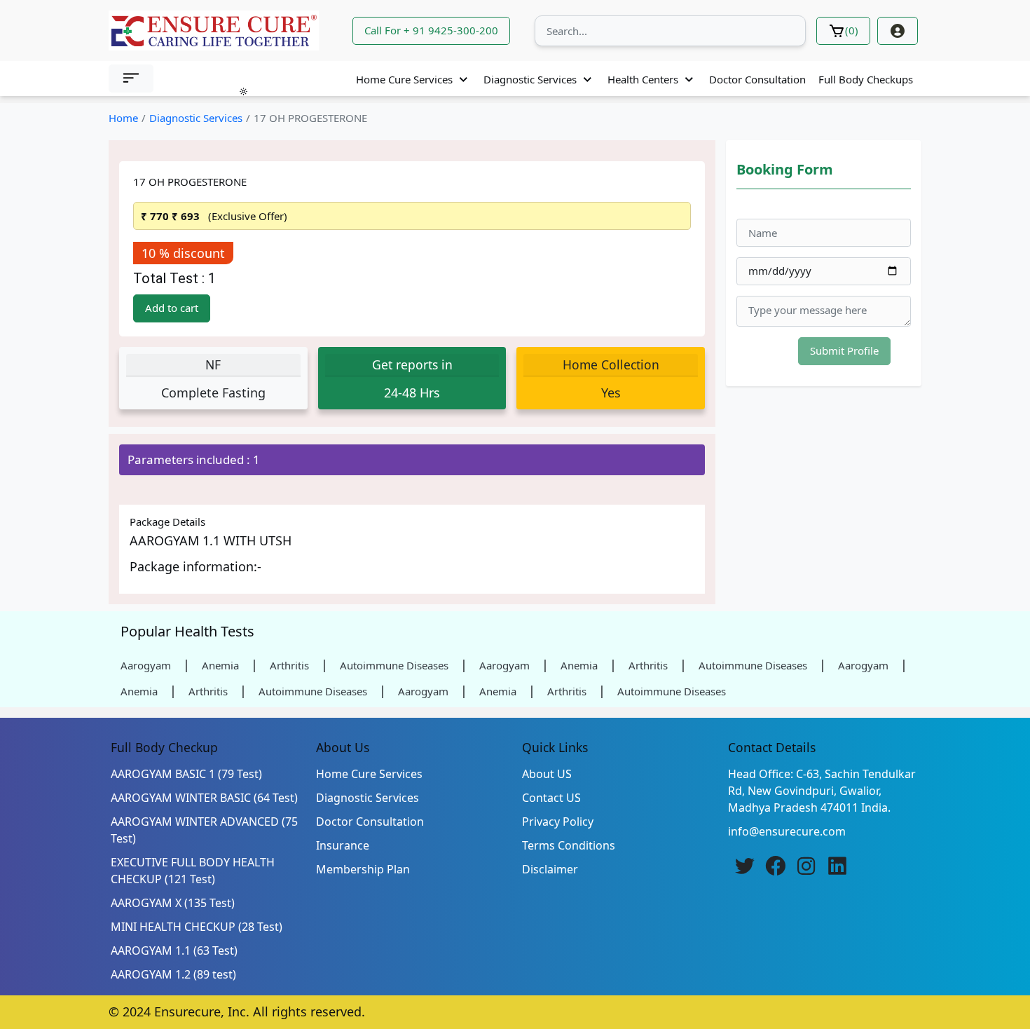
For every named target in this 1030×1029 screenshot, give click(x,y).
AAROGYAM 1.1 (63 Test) (174, 950)
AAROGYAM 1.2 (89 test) (173, 974)
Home (123, 118)
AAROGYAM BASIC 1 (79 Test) (186, 774)
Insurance (342, 845)
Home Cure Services (404, 79)
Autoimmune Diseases (394, 665)
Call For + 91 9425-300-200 (431, 30)
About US (547, 774)
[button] (131, 78)
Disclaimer (550, 869)
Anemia (220, 665)
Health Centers (642, 79)
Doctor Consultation (757, 79)
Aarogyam (146, 665)
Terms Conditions (568, 845)
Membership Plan (363, 869)
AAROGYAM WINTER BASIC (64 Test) (204, 797)
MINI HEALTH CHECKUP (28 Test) (196, 926)
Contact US (551, 797)
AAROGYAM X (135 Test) (173, 903)
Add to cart (171, 308)
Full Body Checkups (865, 79)
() (851, 30)
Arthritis (289, 665)
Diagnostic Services (530, 79)
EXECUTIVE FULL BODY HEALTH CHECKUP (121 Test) (193, 870)
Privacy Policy (557, 821)
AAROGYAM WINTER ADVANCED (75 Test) (204, 830)
